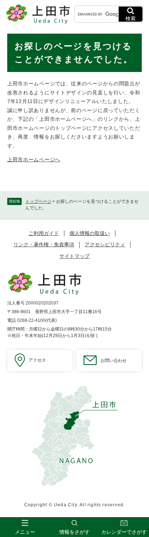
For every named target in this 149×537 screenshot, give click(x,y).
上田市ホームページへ (33, 159)
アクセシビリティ (105, 244)
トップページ (38, 201)
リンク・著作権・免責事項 (43, 244)
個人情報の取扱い (89, 233)
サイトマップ (74, 256)
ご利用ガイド (44, 233)
